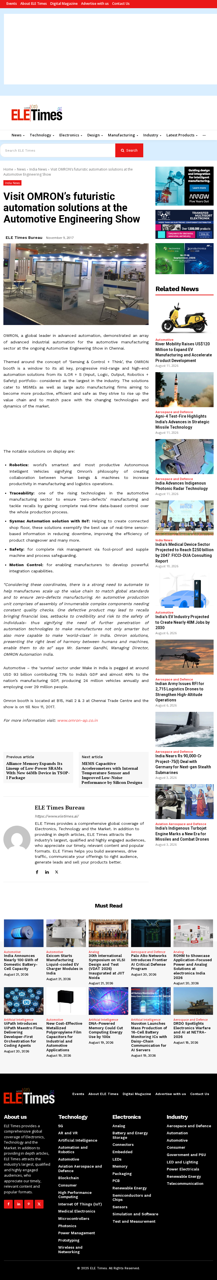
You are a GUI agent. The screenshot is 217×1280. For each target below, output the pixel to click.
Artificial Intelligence (18, 1019)
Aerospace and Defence (174, 412)
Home (8, 169)
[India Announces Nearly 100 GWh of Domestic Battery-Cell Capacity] (24, 933)
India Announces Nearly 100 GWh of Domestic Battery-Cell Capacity (21, 962)
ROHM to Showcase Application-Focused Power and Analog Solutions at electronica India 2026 (192, 967)
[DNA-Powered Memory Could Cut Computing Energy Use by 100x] (108, 1001)
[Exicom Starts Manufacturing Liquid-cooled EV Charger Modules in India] (66, 933)
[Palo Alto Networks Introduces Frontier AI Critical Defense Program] (151, 933)
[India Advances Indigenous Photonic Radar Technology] (184, 456)
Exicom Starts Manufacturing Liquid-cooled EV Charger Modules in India (64, 964)
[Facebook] (37, 871)
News (21, 169)
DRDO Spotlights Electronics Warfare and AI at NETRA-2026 (192, 1030)
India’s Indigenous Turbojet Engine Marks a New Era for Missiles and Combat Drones (182, 833)
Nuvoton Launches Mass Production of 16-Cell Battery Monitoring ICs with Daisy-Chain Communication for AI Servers (149, 1036)
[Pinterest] (28, 1204)
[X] (57, 871)
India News (38, 169)
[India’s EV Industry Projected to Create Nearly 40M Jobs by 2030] (184, 590)
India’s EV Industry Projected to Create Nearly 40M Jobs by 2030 (182, 622)
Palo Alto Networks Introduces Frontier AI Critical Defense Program (149, 962)
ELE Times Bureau (24, 237)
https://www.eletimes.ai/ (57, 816)
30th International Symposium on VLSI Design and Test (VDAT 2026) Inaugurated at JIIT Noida (107, 967)
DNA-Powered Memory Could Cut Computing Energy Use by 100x (106, 1030)
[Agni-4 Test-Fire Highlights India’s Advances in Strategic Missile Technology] (184, 389)
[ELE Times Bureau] (17, 839)
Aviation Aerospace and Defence (180, 824)
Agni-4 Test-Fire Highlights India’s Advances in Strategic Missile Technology (182, 421)
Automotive (164, 339)
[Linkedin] (47, 871)
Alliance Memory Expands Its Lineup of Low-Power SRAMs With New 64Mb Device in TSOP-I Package (38, 770)
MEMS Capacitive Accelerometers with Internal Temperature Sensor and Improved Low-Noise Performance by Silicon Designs (112, 773)
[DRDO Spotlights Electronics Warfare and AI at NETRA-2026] (193, 1001)
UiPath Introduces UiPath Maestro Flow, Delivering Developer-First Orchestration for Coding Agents (23, 1034)
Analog (94, 951)
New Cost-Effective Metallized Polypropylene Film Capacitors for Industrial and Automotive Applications (64, 1036)
